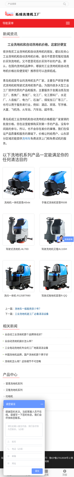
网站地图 (45, 461)
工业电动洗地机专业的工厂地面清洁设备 (26, 347)
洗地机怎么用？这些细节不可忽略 (23, 361)
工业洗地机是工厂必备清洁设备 (32, 313)
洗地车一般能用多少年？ (28, 308)
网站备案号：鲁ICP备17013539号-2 (53, 458)
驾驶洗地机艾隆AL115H (54, 249)
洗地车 (26, 138)
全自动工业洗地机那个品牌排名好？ (24, 334)
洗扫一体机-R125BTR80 (17, 295)
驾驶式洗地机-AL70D (17, 249)
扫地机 (9, 396)
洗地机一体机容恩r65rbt (17, 202)
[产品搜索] (64, 3)
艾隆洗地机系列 (14, 390)
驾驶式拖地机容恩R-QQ (54, 295)
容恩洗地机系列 (14, 383)
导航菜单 (8, 23)
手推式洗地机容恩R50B (54, 202)
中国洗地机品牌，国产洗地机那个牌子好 (26, 354)
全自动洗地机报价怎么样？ (19, 341)
